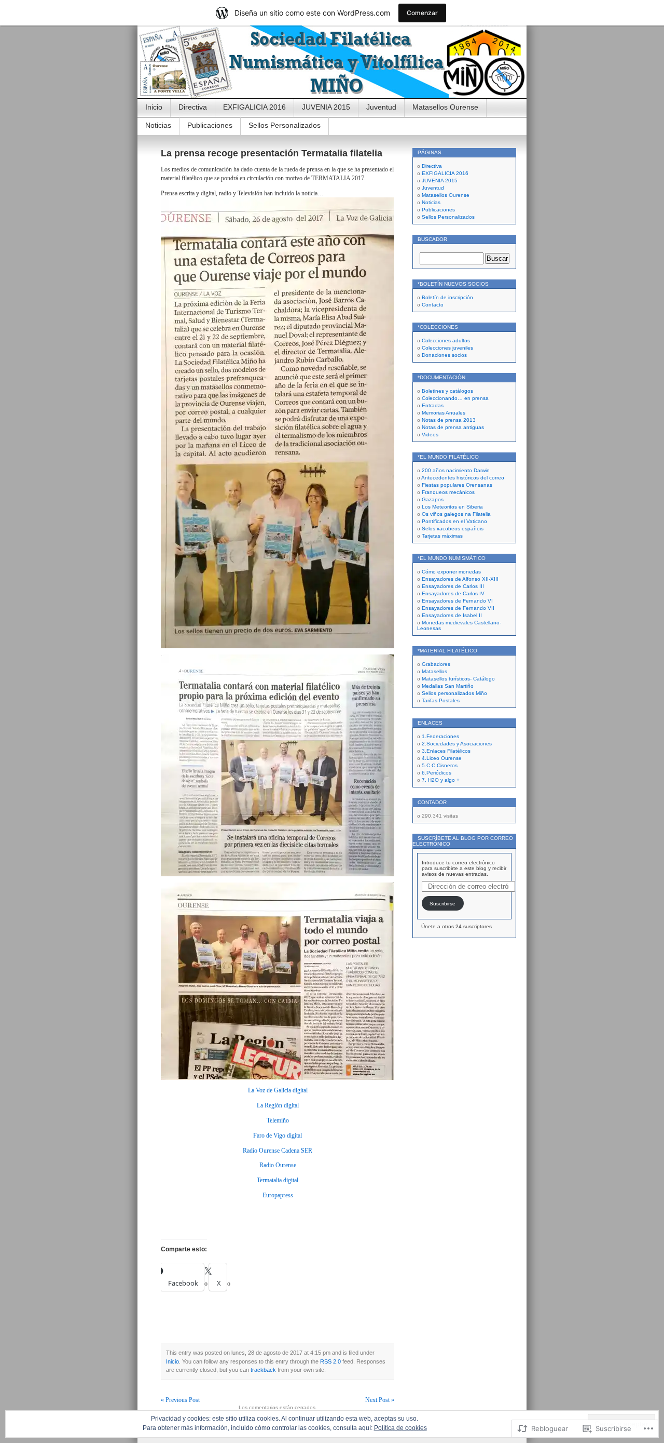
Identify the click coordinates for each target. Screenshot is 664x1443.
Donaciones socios (444, 355)
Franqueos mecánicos (448, 492)
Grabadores (436, 664)
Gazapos (433, 499)
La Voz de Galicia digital (278, 1090)
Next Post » (379, 1400)
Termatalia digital (277, 1180)
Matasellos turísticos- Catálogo (458, 679)
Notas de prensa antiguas (453, 427)
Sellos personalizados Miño (454, 693)
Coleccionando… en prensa (455, 398)
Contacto (433, 305)
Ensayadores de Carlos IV (453, 593)
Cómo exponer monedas (451, 571)
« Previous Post (180, 1400)
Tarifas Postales (441, 700)
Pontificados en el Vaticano (454, 521)
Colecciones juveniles (447, 348)
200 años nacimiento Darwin (456, 470)
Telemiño (278, 1120)
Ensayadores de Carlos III (453, 586)
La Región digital (278, 1105)
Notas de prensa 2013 (449, 420)
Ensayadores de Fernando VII (458, 608)
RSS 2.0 (330, 1361)
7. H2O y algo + (441, 780)
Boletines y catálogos (447, 391)
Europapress (277, 1195)
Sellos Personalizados (284, 125)
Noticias (158, 125)
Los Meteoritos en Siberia (452, 507)
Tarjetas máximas (442, 536)
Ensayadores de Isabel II (452, 615)
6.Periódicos (436, 773)
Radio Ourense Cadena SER (277, 1150)
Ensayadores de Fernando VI (457, 601)
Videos (430, 434)
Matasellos (434, 671)
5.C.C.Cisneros (440, 765)
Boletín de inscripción (447, 297)
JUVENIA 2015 (326, 107)
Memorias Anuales (443, 413)
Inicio (153, 107)
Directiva (192, 107)
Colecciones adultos (446, 340)
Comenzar (422, 13)
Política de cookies (400, 1428)
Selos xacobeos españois (452, 528)
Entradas (433, 405)
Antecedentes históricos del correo (462, 477)
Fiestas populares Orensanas (457, 485)
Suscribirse (442, 903)
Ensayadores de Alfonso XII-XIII (460, 579)
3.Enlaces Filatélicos (446, 751)
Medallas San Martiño (448, 686)
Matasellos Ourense (445, 107)
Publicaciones (209, 125)
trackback (263, 1370)
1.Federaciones (440, 736)
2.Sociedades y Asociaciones (457, 743)
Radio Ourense (277, 1165)
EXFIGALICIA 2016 (254, 107)
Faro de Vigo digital (277, 1135)
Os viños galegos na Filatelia (456, 514)
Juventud (381, 107)
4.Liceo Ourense (442, 758)
